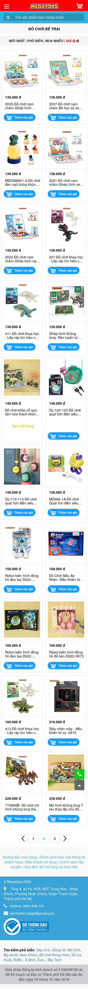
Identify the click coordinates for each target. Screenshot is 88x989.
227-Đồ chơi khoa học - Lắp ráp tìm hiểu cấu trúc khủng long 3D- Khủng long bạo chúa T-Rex (66, 259)
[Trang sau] (65, 838)
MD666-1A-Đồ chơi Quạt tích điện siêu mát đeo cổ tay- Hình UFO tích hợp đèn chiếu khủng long (65, 501)
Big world (11, 954)
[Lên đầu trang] (79, 785)
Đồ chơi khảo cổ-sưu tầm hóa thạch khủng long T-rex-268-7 (21, 412)
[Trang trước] (23, 838)
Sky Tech (54, 959)
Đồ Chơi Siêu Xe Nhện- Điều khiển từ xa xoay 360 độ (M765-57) (64, 577)
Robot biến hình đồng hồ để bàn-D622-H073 (66, 654)
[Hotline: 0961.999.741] (79, 774)
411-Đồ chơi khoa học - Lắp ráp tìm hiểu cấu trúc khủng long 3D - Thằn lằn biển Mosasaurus (22, 335)
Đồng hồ (59, 949)
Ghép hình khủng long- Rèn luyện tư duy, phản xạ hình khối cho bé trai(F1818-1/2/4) (66, 335)
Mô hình (73, 949)
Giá (69, 40)
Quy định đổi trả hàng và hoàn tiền (51, 866)
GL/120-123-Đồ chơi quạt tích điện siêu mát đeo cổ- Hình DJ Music (65, 412)
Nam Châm (28, 954)
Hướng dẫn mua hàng (20, 857)
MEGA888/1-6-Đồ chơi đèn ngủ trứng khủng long (22, 182)
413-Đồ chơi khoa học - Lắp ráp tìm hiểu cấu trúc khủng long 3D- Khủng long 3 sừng (22, 730)
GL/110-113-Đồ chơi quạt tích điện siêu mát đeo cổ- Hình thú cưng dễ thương (21, 501)
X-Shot (30, 959)
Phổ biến (35, 40)
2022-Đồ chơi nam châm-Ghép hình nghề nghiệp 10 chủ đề (22, 259)
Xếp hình (43, 949)
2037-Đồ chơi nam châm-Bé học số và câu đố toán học (64, 106)
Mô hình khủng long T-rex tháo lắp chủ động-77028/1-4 (66, 807)
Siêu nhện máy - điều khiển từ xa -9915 (65, 730)
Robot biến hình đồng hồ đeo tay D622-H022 (22, 577)
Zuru (41, 959)
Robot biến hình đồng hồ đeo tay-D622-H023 (22, 654)
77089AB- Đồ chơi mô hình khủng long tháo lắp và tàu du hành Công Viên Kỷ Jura (22, 807)
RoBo (18, 959)
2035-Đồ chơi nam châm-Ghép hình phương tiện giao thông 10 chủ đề (19, 106)
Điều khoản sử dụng (41, 861)
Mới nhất (17, 40)
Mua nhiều (54, 40)
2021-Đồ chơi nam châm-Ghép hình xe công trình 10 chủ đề (65, 182)
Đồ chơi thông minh (54, 954)
